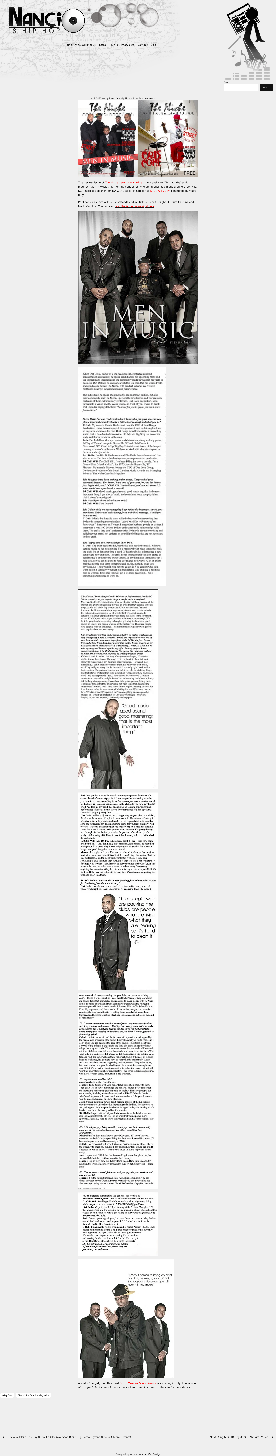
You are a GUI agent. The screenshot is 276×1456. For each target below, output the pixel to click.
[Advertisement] (130, 67)
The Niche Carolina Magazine (33, 1395)
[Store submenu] (107, 45)
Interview (138, 98)
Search (227, 82)
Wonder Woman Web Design (145, 1454)
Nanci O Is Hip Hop (119, 98)
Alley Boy (7, 1395)
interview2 (149, 98)
